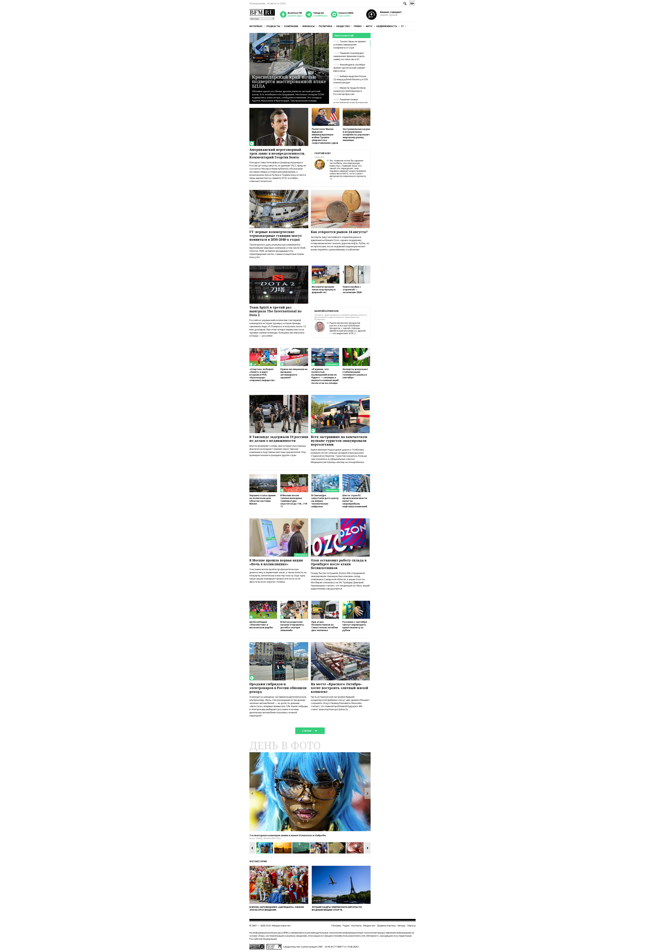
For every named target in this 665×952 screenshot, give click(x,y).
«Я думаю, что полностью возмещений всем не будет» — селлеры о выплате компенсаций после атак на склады (325, 376)
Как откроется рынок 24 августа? (339, 232)
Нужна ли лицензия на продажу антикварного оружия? (293, 373)
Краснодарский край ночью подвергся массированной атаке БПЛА (289, 81)
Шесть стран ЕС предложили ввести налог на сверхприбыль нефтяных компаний (354, 501)
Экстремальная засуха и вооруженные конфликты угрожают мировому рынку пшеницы (356, 134)
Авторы (401, 925)
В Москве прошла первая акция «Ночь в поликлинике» (276, 562)
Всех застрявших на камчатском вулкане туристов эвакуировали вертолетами (339, 440)
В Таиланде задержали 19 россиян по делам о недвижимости (278, 439)
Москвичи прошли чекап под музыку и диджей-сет (324, 289)
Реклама (336, 925)
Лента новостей (343, 35)
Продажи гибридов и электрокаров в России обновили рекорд (278, 688)
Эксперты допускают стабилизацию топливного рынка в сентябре (355, 373)
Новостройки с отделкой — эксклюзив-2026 (352, 289)
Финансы (308, 26)
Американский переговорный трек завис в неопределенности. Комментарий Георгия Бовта (277, 153)
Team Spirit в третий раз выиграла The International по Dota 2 (275, 311)
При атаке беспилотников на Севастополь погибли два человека (324, 626)
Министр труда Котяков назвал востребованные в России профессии (349, 91)
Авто (369, 26)
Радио (346, 925)
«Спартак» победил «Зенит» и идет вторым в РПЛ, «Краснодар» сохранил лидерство (262, 375)
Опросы (411, 925)
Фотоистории (258, 861)
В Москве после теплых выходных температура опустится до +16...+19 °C (293, 501)
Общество (343, 26)
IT (402, 26)
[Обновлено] (325, 349)
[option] (310, 791)
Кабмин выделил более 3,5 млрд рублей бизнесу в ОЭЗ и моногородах (350, 79)
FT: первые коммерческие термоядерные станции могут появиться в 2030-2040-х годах (275, 236)
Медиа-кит (369, 925)
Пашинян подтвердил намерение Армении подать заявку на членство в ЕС (349, 56)
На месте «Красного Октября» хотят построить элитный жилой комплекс (339, 688)
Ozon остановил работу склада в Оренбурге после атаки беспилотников (338, 564)
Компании (291, 26)
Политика (325, 26)
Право (358, 26)
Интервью (255, 26)
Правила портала (386, 925)
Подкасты (273, 26)
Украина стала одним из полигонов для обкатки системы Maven (262, 499)
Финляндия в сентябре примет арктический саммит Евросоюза (349, 67)
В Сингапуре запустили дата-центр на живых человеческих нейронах (325, 501)
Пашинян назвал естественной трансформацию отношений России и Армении (350, 102)
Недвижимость (386, 26)
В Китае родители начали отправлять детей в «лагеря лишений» (292, 626)
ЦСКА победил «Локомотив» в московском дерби (261, 624)
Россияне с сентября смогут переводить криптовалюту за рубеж (354, 626)
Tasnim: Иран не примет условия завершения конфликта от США (349, 44)
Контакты (356, 925)
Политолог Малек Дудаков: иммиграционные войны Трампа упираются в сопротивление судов (325, 135)
